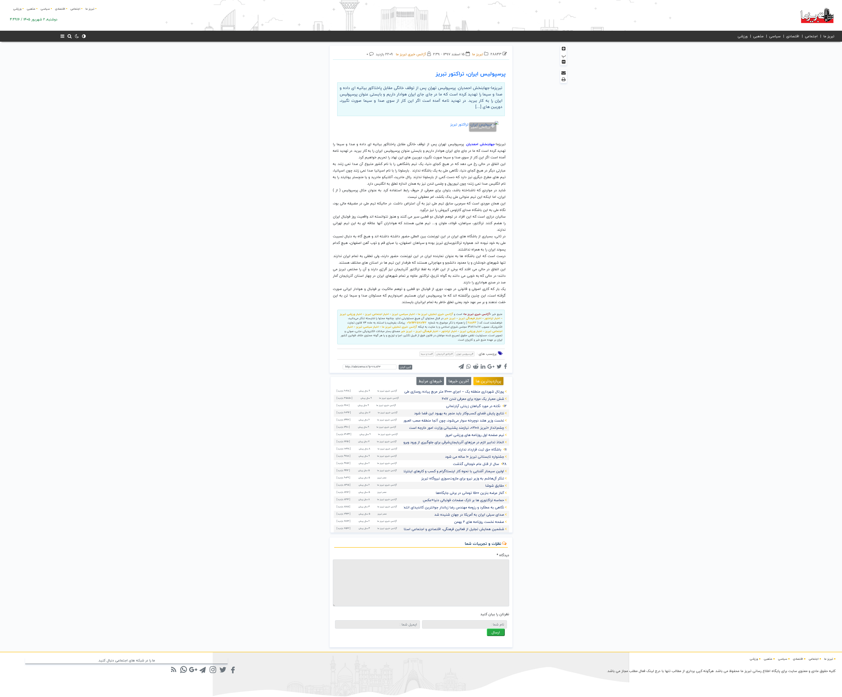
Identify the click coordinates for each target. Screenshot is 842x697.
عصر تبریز (382, 477)
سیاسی (45, 9)
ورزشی (17, 9)
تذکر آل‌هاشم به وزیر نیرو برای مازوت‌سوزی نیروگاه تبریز (462, 478)
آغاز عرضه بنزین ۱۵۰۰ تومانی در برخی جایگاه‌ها (470, 493)
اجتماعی (75, 9)
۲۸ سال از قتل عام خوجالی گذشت (480, 464)
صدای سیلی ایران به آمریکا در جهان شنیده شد (469, 514)
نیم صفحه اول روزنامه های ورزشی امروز (474, 435)
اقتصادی (60, 9)
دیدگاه (503, 555)
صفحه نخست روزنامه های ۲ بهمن (479, 522)
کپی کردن (405, 367)
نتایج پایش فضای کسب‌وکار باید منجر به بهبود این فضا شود (459, 413)
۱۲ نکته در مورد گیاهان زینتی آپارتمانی (476, 406)
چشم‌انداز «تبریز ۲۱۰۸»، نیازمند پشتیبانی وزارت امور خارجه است (456, 428)
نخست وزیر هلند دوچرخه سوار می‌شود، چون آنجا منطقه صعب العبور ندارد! (449, 420)
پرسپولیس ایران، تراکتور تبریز (471, 74)
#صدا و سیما (427, 354)
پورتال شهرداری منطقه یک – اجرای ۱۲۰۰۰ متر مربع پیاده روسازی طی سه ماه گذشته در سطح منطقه (431, 391)
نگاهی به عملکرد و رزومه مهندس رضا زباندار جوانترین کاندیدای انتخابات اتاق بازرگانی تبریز (436, 507)
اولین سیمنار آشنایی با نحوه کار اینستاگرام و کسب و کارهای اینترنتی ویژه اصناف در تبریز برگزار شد (430, 471)
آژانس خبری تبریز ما (411, 54)
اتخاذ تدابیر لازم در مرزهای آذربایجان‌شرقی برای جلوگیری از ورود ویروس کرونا (447, 442)
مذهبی (31, 9)
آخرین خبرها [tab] (458, 381)
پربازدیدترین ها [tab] (488, 381)
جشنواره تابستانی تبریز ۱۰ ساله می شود (474, 457)
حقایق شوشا (494, 486)
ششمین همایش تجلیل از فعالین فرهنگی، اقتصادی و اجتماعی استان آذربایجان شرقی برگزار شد (433, 529)
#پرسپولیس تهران (464, 354)
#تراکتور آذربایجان (444, 354)
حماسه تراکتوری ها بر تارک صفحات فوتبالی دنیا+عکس (463, 500)
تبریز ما (90, 9)
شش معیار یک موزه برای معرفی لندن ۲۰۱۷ (473, 399)
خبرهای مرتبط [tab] (430, 381)
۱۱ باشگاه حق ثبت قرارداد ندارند (482, 449)
